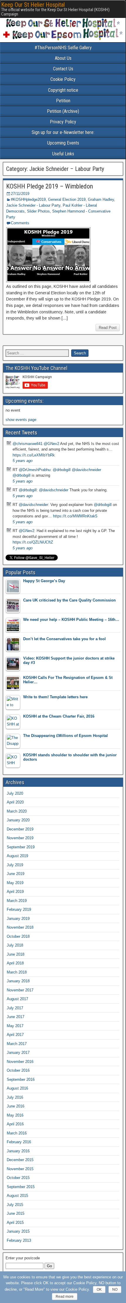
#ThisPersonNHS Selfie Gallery (63, 47)
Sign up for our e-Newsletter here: (63, 132)
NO (115, 1289)
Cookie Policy (63, 79)
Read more (65, 1296)
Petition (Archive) (63, 111)
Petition (63, 100)
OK (99, 1289)
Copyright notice (63, 90)
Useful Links (63, 154)
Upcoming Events (63, 143)
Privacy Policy (63, 122)
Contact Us (63, 69)
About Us (63, 58)
